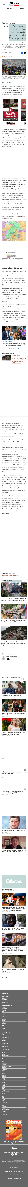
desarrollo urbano (8, 575)
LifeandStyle (4, 1016)
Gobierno (3, 1020)
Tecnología (4, 1010)
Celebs (3, 1100)
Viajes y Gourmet (5, 1055)
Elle (3, 1096)
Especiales (4, 1079)
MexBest (4, 1105)
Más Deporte (4, 1040)
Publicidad (14, 1168)
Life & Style (5, 1046)
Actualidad (4, 1075)
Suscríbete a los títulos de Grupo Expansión (14, 1142)
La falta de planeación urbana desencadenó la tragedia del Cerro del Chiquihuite (19, 360)
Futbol (3, 1034)
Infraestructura (16, 355)
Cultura (3, 1093)
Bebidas (3, 1108)
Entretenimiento (5, 1049)
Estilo (3, 1048)
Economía (3, 1007)
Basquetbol (4, 1039)
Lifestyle (3, 1042)
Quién (3, 1082)
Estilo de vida (4, 1102)
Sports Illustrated (6, 1033)
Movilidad (4, 1064)
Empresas (4, 1004)
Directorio (14, 1182)
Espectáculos (4, 1084)
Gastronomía (4, 1106)
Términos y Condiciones (14, 1178)
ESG (2, 1013)
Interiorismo (4, 999)
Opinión (3, 1028)
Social (3, 1061)
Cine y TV (3, 1052)
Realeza (3, 1085)
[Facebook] (22, 53)
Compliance (14, 1175)
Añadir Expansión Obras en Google (10, 56)
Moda (3, 1088)
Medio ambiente (5, 1060)
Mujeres (3, 1015)
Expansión (5, 1002)
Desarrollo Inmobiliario (9, 23)
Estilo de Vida (4, 1114)
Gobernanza (4, 1063)
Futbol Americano (5, 1037)
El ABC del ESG (4, 1069)
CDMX (3, 1025)
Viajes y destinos (5, 1109)
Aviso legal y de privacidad (14, 1171)
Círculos (3, 1087)
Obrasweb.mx (16, 1154)
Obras (3, 992)
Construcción (10, 8)
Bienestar (4, 1113)
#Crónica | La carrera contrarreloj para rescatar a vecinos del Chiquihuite (13, 621)
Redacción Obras (11, 656)
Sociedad (3, 1030)
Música (3, 1054)
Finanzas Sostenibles (6, 1066)
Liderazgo (4, 1076)
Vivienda (16, 575)
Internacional (5, 1008)
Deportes (4, 1051)
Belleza (3, 1090)
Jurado (3, 1116)
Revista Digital (5, 1043)
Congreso (4, 1023)
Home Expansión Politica (7, 1005)
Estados (3, 1027)
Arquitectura (4, 998)
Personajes (4, 1111)
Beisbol (3, 1036)
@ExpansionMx (13, 659)
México (3, 1022)
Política (4, 1019)
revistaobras (12, 1154)
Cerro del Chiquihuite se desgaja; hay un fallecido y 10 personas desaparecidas (13, 599)
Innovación (4, 1067)
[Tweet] (25, 53)
